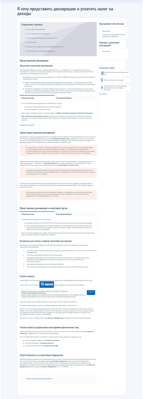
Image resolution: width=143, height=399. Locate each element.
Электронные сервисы (48, 235)
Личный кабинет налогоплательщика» (80, 223)
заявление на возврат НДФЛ (67, 185)
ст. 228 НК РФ (46, 314)
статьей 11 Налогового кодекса (48, 147)
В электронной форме (64, 98)
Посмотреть (106, 51)
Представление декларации (36, 29)
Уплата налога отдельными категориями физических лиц (45, 47)
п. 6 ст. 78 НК (53, 196)
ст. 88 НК (43, 174)
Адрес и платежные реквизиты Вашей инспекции (74, 113)
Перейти (91, 292)
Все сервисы (103, 94)
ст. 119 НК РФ (63, 367)
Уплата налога (31, 42)
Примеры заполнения (27, 125)
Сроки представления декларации (38, 34)
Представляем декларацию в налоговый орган (42, 38)
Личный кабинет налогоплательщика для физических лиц (49, 82)
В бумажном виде (27, 98)
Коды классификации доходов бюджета (39, 379)
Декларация (37, 89)
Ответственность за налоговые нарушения (41, 51)
